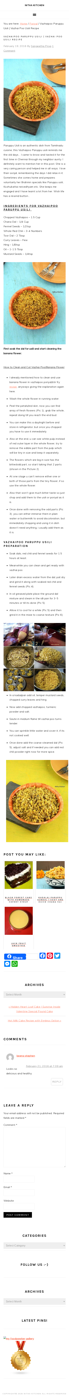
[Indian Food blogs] (21, 1374)
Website (9, 1200)
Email (8, 1187)
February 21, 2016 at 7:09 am (44, 1066)
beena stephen (26, 1055)
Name (8, 1173)
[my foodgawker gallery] (19, 1338)
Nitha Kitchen (34, 5)
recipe (13, 386)
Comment (10, 1124)
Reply (57, 1081)
